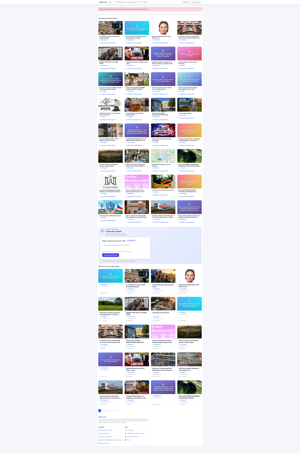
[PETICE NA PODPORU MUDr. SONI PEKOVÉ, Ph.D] (163, 33)
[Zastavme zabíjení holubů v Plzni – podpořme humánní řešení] (110, 135)
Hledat (145, 2)
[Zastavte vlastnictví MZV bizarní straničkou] (189, 58)
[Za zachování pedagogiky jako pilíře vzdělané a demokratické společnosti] (110, 186)
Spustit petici (195, 2)
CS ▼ (112, 2)
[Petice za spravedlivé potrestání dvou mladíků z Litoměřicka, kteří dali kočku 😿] (189, 212)
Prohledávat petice (120, 2)
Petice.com (103, 2)
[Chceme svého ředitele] (189, 109)
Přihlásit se (186, 2)
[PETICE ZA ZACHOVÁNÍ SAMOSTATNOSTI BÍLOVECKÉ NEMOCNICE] (163, 110)
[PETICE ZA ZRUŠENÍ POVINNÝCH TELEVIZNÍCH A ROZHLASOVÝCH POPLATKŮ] (189, 186)
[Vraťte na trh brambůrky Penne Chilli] (163, 186)
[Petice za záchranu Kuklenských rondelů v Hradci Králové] (110, 161)
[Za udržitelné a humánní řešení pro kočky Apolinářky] (110, 33)
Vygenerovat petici (111, 255)
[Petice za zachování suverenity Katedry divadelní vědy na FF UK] (137, 186)
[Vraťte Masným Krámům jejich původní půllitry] (137, 110)
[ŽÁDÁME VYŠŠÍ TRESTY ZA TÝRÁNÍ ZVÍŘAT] (110, 58)
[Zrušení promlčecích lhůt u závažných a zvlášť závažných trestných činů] (189, 135)
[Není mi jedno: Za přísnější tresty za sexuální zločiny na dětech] (137, 33)
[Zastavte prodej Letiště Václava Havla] (110, 211)
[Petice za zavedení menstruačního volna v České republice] (163, 84)
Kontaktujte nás (131, 2)
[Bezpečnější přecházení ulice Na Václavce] (163, 161)
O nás (138, 2)
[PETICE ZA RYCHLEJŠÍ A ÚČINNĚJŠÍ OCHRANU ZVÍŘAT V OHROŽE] (137, 84)
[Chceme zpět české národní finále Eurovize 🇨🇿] (163, 135)
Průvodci (101, 427)
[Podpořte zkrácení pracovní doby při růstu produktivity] (110, 110)
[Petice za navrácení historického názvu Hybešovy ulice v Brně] (189, 84)
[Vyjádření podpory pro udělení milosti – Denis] (137, 58)
